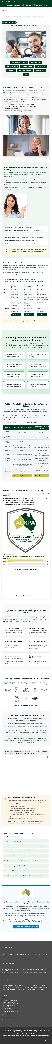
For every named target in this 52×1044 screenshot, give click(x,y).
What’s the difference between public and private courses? (23, 846)
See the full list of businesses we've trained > (26, 705)
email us (18, 1)
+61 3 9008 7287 (15, 732)
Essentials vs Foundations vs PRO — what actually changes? (23, 876)
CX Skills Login (27, 5)
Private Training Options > (42, 476)
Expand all (6, 836)
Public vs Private (40, 66)
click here (22, 753)
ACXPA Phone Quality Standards (40, 661)
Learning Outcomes (27, 66)
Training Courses (14, 16)
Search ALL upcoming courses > (10, 1000)
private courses (35, 985)
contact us (34, 422)
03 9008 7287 (6, 1)
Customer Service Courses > (9, 1002)
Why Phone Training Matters (19, 62)
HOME (3, 16)
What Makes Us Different (25, 70)
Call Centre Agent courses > (9, 1008)
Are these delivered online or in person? (17, 851)
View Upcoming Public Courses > (22, 476)
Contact (41, 16)
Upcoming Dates (40, 70)
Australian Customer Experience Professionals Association (34, 1035)
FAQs (26, 74)
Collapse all (15, 836)
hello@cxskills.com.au (11, 1017)
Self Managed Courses (41, 5)
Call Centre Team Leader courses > (11, 1009)
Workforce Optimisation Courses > (11, 1013)
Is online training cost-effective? (14, 866)
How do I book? (9, 871)
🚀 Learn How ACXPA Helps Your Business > (26, 926)
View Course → (16, 314)
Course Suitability (35, 62)
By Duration (30, 16)
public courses (11, 985)
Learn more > (5, 958)
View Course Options (12, 66)
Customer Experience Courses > (10, 1003)
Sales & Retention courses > (9, 1005)
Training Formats (22, 16)
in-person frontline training (34, 249)
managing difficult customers (19, 251)
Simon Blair (31, 504)
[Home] (4, 10)
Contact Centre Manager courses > (11, 1011)
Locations (36, 16)
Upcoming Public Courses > (9, 22)
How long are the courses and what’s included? (19, 856)
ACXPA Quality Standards (28, 502)
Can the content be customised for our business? (20, 861)
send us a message (26, 734)
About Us (7, 16)
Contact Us (6, 1015)
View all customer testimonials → (26, 596)
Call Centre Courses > (8, 1006)
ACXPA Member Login (14, 5)
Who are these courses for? (13, 841)
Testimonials (11, 70)
